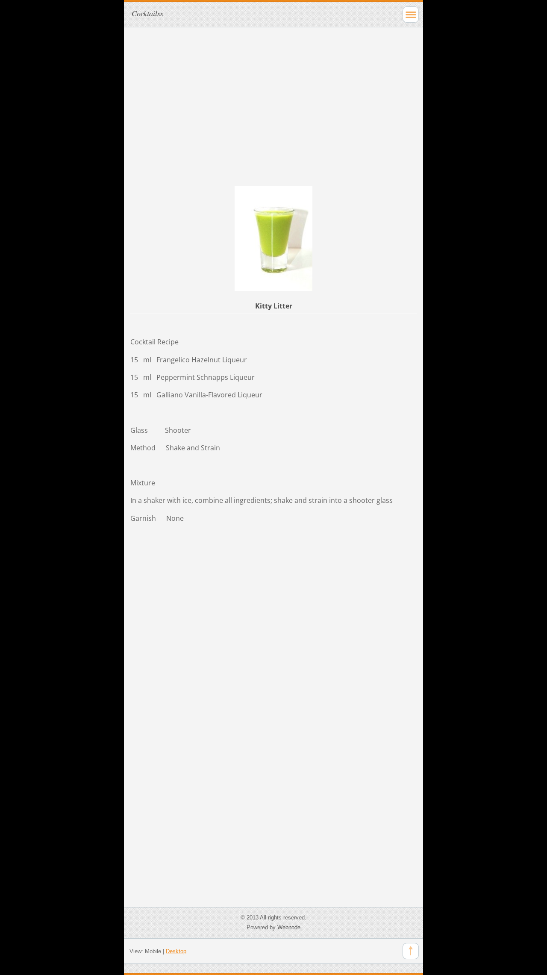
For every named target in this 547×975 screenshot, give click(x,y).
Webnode (288, 927)
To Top (411, 951)
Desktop (176, 951)
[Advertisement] (273, 93)
